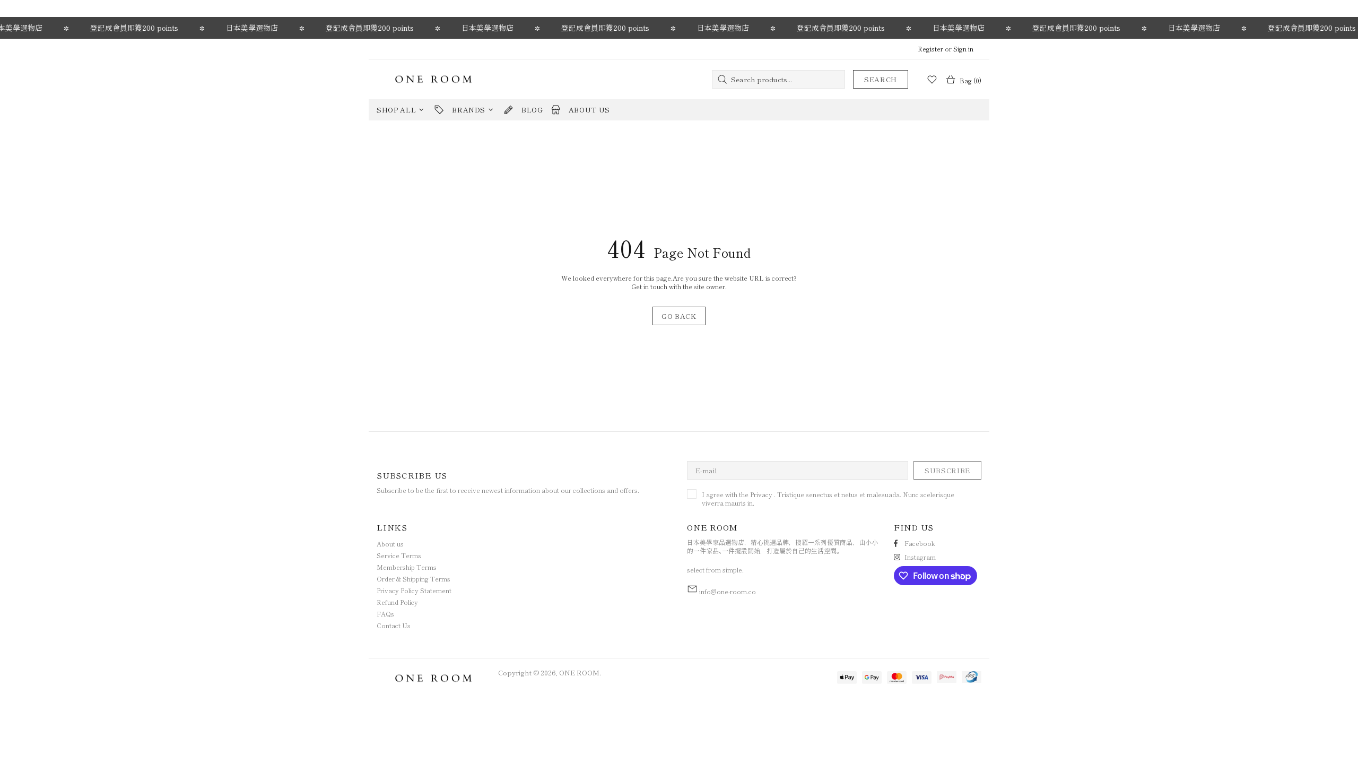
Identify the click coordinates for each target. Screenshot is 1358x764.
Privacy (761, 494)
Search (880, 79)
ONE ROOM (433, 79)
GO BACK (679, 316)
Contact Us (394, 625)
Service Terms (399, 555)
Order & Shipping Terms (413, 579)
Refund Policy (397, 602)
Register (930, 49)
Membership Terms (407, 567)
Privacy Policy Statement (414, 590)
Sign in (963, 49)
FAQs (385, 614)
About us (390, 544)
